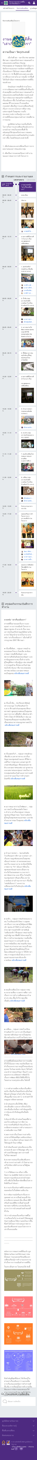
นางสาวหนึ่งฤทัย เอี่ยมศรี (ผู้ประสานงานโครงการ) (28, 559)
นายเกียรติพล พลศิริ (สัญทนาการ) (28, 290)
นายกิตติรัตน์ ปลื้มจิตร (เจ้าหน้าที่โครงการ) (28, 554)
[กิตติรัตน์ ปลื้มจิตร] (22, 554)
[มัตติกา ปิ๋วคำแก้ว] (22, 322)
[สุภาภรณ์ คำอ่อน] (22, 319)
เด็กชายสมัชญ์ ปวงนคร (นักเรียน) (28, 501)
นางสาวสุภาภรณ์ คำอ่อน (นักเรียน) (28, 319)
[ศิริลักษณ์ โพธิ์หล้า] (22, 288)
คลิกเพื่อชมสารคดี (21, 673)
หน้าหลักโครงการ (8, 8)
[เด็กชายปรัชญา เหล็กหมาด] (22, 427)
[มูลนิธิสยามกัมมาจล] (8, 1443)
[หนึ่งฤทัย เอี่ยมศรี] (22, 559)
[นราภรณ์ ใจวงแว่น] (22, 498)
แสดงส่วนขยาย (19, 180)
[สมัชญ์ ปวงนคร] (22, 501)
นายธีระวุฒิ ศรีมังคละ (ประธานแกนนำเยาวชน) (28, 285)
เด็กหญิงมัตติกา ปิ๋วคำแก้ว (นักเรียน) (28, 322)
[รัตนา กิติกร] (22, 551)
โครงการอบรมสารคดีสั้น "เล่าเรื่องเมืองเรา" (17, 2)
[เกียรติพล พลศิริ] (22, 290)
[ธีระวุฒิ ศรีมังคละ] (22, 285)
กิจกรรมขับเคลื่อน (22, 8)
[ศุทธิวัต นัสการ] (22, 231)
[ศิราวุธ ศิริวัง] (22, 293)
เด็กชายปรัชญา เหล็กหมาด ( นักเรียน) (28, 427)
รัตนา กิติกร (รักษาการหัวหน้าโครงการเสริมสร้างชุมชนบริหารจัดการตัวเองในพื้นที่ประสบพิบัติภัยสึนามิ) (28, 551)
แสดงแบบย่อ (31, 180)
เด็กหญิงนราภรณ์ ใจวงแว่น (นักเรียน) (28, 498)
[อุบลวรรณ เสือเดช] (22, 557)
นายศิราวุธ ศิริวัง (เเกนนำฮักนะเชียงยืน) (28, 293)
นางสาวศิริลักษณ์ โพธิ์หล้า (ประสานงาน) (28, 288)
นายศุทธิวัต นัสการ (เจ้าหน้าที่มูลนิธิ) (28, 231)
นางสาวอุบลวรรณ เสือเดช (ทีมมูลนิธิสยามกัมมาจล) (28, 557)
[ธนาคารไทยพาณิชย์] (3, 1442)
